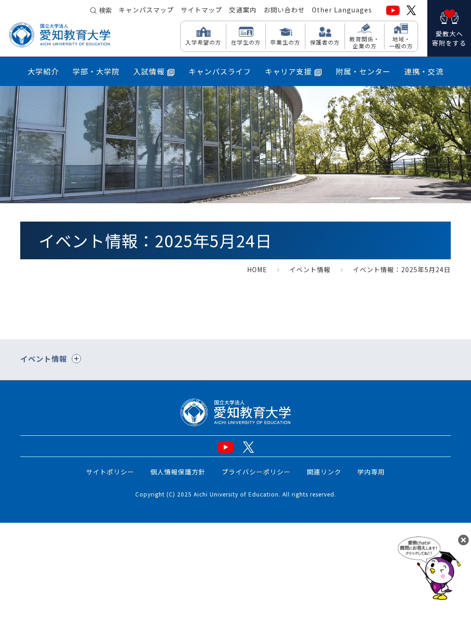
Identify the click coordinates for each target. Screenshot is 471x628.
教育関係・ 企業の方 (364, 42)
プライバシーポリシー (256, 471)
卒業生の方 (285, 42)
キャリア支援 (288, 71)
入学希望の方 (203, 42)
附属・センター (363, 71)
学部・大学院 (96, 71)
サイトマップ (201, 9)
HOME (257, 269)
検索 (105, 10)
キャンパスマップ (146, 9)
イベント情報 (310, 269)
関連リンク (324, 471)
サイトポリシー (110, 471)
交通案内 (243, 9)
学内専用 (371, 471)
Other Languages (342, 9)
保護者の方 (325, 42)
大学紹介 (43, 71)
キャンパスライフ (220, 71)
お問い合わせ (284, 9)
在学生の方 (246, 42)
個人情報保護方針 (178, 471)
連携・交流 (423, 71)
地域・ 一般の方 (401, 42)
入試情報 (149, 71)
